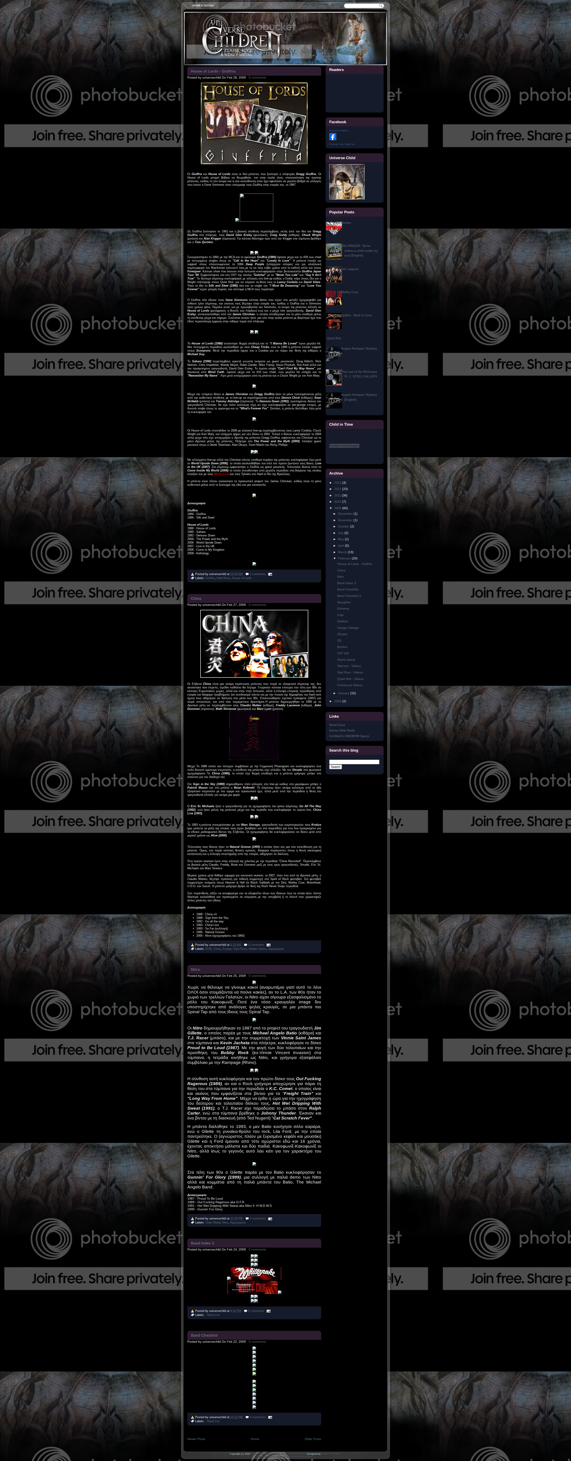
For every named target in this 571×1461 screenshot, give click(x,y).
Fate (340, 615)
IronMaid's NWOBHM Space (349, 736)
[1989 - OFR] (252, 1071)
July (341, 533)
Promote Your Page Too (342, 144)
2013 (338, 482)
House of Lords (242, 578)
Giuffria (210, 578)
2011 (338, 495)
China (196, 598)
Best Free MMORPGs (270, 1456)
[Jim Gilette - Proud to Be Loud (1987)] (254, 1020)
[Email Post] (270, 574)
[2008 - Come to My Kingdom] (256, 452)
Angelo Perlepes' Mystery (359, 348)
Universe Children (339, 130)
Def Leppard (350, 269)
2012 (338, 489)
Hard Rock (223, 578)
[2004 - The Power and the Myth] (254, 419)
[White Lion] (254, 1357)
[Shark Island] (254, 1382)
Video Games (305, 1456)
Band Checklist (204, 1335)
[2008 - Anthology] (254, 564)
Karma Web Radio (342, 730)
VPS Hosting (290, 1456)
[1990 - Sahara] (256, 332)
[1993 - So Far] (256, 817)
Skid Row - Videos (350, 672)
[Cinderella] (254, 1353)
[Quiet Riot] (254, 1374)
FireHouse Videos (349, 685)
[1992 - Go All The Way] (252, 799)
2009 (338, 508)
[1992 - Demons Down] (254, 387)
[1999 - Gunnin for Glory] (254, 1164)
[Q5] (254, 1386)
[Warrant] (254, 1362)
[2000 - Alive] (252, 817)
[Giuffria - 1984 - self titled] (252, 253)
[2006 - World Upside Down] (252, 452)
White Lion (221, 474)
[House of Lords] (256, 220)
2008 (338, 701)
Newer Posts (196, 1439)
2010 (338, 501)
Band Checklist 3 (349, 596)
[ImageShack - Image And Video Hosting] (256, 1257)
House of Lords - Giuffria (213, 71)
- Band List (212, 1315)
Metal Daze (337, 725)
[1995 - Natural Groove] (254, 839)
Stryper (342, 634)
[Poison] (254, 1408)
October (344, 526)
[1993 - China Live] (256, 799)
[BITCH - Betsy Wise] (256, 1297)
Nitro (195, 969)
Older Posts (313, 1439)
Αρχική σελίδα (203, 5)
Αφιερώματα (276, 948)
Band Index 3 (202, 1243)
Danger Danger (348, 627)
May (341, 539)
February (345, 558)
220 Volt (343, 653)
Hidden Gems (257, 948)
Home (255, 1439)
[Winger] (254, 1399)
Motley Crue (349, 292)
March (343, 552)
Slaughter (344, 602)
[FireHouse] (254, 1370)
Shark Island (346, 659)
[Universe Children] (332, 139)
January (344, 693)
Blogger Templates (331, 1454)
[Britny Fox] (254, 1366)
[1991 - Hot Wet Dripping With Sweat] (256, 1071)
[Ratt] (254, 1349)
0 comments (257, 77)
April (341, 545)
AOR (208, 948)
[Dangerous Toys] (252, 1297)
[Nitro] (254, 983)
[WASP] (229, 1279)
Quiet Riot (334, 338)
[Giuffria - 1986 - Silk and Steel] (256, 253)
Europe (227, 948)
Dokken (342, 621)
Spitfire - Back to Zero (356, 315)
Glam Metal (212, 1222)
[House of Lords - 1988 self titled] (252, 332)
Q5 (339, 640)
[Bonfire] (254, 1391)
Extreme (343, 608)
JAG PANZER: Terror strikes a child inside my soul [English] (359, 250)
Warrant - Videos (349, 666)
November (346, 520)
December (346, 513)
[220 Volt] (254, 1395)
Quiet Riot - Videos (350, 679)
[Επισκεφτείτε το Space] (347, 198)
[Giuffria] (237, 220)
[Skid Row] (254, 1403)
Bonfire (346, 223)
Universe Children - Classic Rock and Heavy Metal (278, 1454)
